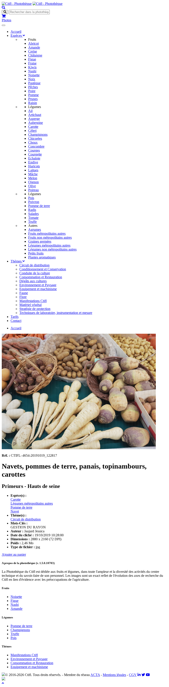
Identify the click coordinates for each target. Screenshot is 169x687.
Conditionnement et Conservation (42, 269)
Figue (32, 59)
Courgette (35, 154)
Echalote (34, 158)
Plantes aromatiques (42, 257)
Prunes (33, 99)
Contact (16, 320)
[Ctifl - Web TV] (148, 675)
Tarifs (14, 317)
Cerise (32, 51)
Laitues (33, 170)
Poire (31, 91)
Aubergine (35, 123)
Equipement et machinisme (38, 289)
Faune (23, 293)
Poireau (33, 190)
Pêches (33, 87)
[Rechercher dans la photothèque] (3, 7)
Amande (34, 47)
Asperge (34, 119)
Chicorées (35, 138)
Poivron (33, 202)
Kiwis (32, 67)
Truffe (32, 222)
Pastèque (34, 83)
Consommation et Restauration (40, 277)
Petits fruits (36, 253)
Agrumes (34, 229)
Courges (34, 150)
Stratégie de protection (34, 309)
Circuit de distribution (34, 265)
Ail (30, 111)
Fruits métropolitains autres (47, 233)
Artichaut (34, 115)
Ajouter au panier (14, 554)
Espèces (17, 35)
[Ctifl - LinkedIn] (139, 675)
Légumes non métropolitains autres (52, 249)
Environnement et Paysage (37, 285)
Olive (32, 186)
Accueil (16, 31)
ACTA (95, 675)
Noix (31, 79)
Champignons (38, 134)
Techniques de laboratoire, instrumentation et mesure (55, 313)
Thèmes (16, 261)
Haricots (34, 166)
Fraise (32, 63)
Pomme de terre (39, 206)
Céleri (32, 130)
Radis (32, 210)
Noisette (34, 75)
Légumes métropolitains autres (49, 245)
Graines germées (39, 241)
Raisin (32, 103)
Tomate (33, 218)
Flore (23, 297)
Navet (15, 511)
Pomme (33, 95)
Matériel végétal (30, 305)
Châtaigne (35, 55)
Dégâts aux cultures (33, 281)
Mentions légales (114, 675)
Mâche (33, 174)
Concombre (36, 146)
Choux (33, 142)
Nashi (32, 71)
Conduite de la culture (34, 273)
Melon (32, 178)
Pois (31, 198)
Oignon (33, 182)
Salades (33, 214)
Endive (33, 162)
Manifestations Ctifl (33, 301)
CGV (133, 675)
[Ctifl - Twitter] (143, 675)
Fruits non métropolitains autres (50, 237)
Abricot (33, 43)
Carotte (33, 126)
